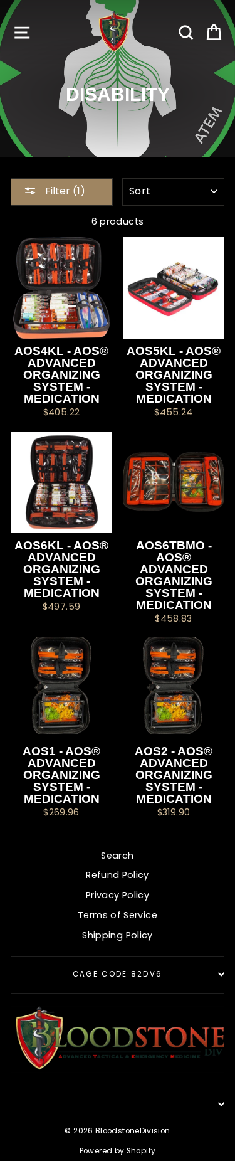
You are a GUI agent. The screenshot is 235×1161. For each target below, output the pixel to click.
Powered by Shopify (118, 1151)
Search (117, 855)
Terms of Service (117, 915)
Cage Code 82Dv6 (118, 974)
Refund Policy (117, 875)
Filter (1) (64, 191)
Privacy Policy (117, 895)
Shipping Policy (117, 935)
